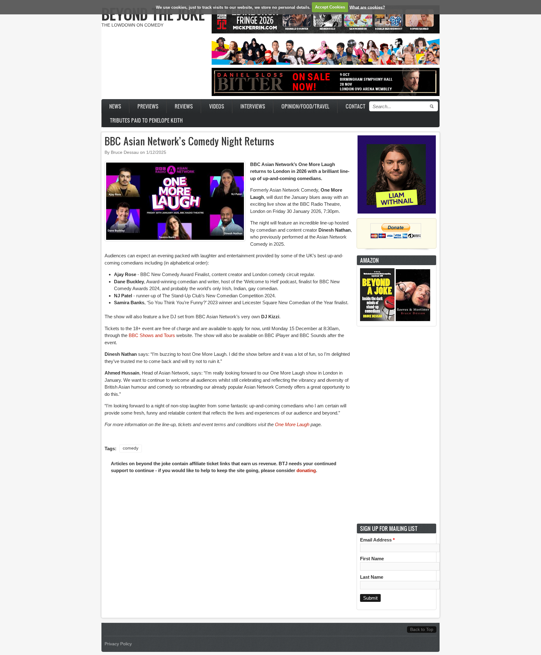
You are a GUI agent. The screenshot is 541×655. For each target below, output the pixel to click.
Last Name (371, 577)
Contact (355, 106)
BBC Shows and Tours (152, 335)
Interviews (252, 106)
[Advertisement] (397, 425)
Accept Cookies (330, 7)
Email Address (377, 539)
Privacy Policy (118, 644)
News (115, 106)
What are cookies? (367, 7)
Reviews (184, 106)
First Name (372, 558)
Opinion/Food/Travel (305, 106)
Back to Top (421, 629)
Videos (216, 106)
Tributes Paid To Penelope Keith (146, 120)
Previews (147, 106)
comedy (130, 448)
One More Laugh (292, 424)
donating (306, 470)
